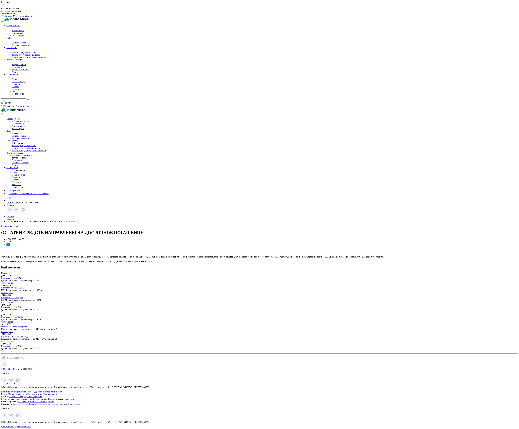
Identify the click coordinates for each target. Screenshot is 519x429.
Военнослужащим (14, 60)
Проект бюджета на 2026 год (14, 336)
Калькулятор (12, 47)
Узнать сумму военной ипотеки (26, 55)
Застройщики (18, 35)
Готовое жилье (18, 33)
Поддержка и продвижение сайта (47, 392)
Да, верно (6, 11)
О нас (14, 79)
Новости (16, 84)
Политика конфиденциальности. (16, 392)
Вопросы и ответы (20, 69)
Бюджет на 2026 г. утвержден (14, 327)
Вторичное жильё (35, 394)
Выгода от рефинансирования (62, 399)
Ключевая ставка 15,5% (12, 317)
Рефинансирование (21, 45)
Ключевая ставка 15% (11, 307)
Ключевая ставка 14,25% (12, 288)
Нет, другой (16, 11)
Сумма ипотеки (40, 399)
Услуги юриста (19, 64)
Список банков (19, 43)
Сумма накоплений (24, 399)
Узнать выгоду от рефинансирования (29, 57)
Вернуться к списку (10, 226)
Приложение (18, 94)
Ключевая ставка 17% (11, 346)
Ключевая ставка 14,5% (12, 297)
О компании (7, 13)
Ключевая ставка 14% (11, 278)
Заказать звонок (23, 106)
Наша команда (18, 81)
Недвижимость (13, 25)
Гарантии (16, 89)
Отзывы (15, 86)
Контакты (17, 13)
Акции (15, 72)
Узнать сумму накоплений (24, 52)
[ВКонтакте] (8, 244)
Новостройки (18, 30)
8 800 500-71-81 (8, 106)
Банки (9, 38)
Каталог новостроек (17, 394)
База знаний (17, 67)
